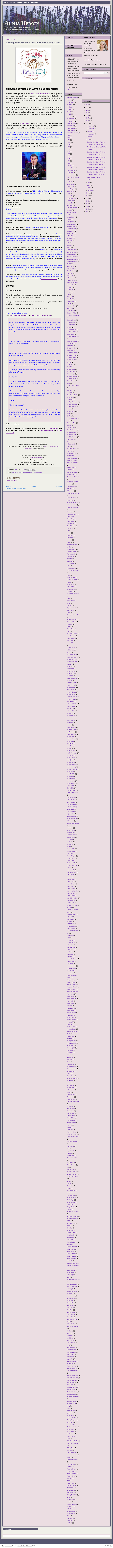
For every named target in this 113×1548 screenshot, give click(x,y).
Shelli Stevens (71, 1314)
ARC (68, 243)
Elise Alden (70, 500)
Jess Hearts (70, 701)
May (89, 182)
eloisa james (70, 516)
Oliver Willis (70, 1097)
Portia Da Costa (71, 1132)
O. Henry (69, 1092)
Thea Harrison (71, 1436)
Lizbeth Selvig (71, 942)
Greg (68, 603)
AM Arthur (70, 205)
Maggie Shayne (71, 980)
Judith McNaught (72, 753)
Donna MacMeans (72, 481)
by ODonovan (71, 310)
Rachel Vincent (71, 1165)
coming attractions (72, 402)
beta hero (70, 273)
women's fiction (71, 1511)
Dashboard (34, 2)
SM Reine (70, 1333)
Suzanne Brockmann (73, 1396)
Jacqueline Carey (72, 659)
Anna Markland (71, 226)
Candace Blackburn (73, 315)
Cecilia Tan (70, 343)
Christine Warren (72, 378)
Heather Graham (72, 619)
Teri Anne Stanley (72, 1427)
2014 (68, 151)
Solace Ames (71, 1342)
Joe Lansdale (71, 732)
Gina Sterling (71, 589)
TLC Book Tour (71, 1452)
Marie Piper (70, 996)
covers (69, 425)
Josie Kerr (70, 743)
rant (68, 1167)
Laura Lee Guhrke (72, 891)
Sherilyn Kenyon (72, 1319)
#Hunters (69, 109)
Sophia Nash (71, 1347)
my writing (70, 1052)
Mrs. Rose (70, 1050)
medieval (69, 1024)
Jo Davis (69, 725)
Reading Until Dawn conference (40, 94)
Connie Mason (71, 406)
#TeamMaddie (71, 130)
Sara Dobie (70, 1251)
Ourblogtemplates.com (25, 1545)
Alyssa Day (70, 203)
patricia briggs (71, 1115)
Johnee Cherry (71, 739)
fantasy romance (72, 545)
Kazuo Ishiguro (71, 816)
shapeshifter (70, 1303)
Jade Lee (69, 664)
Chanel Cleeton (71, 348)
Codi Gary (70, 399)
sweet (68, 1408)
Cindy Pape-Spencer (73, 385)
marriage (69, 1005)
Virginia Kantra (71, 1485)
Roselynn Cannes (72, 1216)
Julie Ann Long (71, 767)
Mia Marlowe (70, 1036)
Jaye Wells (70, 675)
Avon (68, 247)
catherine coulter (72, 341)
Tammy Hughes (71, 1420)
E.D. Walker (70, 491)
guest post (70, 605)
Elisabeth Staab (71, 498)
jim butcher (70, 722)
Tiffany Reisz (70, 1448)
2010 (68, 142)
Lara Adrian (70, 874)
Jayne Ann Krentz (72, 678)
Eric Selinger (70, 523)
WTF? (68, 1516)
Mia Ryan (70, 1038)
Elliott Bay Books (72, 514)
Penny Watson (71, 1120)
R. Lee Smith (70, 1155)
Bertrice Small (71, 268)
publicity (69, 1153)
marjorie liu (70, 1001)
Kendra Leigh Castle (73, 823)
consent (69, 409)
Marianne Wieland (72, 991)
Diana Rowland (71, 460)
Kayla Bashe (70, 814)
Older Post (59, 486)
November (91, 128)
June (89, 180)
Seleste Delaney (72, 1286)
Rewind (19, 2)
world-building (71, 1513)
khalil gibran (70, 832)
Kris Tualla (70, 853)
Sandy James (71, 1249)
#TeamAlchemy (71, 123)
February (90, 190)
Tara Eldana (70, 1422)
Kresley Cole (70, 849)
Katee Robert (71, 802)
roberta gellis (71, 1195)
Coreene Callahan (72, 418)
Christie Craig (71, 369)
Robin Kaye (70, 1200)
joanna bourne (71, 727)
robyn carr (70, 1204)
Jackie (69, 652)
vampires (69, 1467)
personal (69, 1125)
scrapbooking (71, 1272)
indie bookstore (71, 638)
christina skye (71, 374)
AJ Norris (69, 182)
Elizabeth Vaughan (72, 507)
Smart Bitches (71, 1340)
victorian (69, 1478)
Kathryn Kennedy (72, 807)
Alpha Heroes (22, 23)
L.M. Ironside (70, 870)
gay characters (71, 568)
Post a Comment (11, 480)
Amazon (69, 210)
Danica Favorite (71, 432)
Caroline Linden (71, 329)
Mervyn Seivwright (72, 1031)
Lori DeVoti (70, 952)
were (68, 1497)
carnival (69, 327)
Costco (69, 420)
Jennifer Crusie (71, 692)
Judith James (71, 750)
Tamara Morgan (71, 1417)
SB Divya (69, 1261)
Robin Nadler (71, 1202)
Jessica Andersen (72, 704)
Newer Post (9, 486)
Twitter (69, 1457)
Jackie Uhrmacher (72, 657)
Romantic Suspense (73, 1211)
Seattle (69, 1277)
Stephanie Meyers (72, 1375)
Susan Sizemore (72, 1392)
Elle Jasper (70, 512)
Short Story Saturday (73, 1326)
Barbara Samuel (72, 261)
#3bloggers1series (72, 97)
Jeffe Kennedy (71, 687)
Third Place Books (72, 1441)
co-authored (70, 397)
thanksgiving (70, 1434)
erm (68, 530)
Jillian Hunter (71, 720)
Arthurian (69, 245)
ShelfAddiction (71, 1312)
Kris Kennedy (71, 851)
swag (68, 1406)
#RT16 (69, 114)
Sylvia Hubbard (71, 1410)
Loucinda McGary (72, 959)
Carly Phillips (71, 324)
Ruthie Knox (70, 1230)
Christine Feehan (72, 376)
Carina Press (71, 322)
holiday (69, 626)
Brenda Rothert (71, 306)
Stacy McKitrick (71, 1361)
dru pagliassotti (71, 486)
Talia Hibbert (70, 1415)
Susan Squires (71, 1394)
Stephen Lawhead (72, 1378)
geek (68, 575)
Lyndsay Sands (71, 968)
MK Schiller (70, 1045)
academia (70, 172)
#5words (69, 100)
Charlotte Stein (71, 355)
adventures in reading (73, 177)
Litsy (68, 938)
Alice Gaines (70, 191)
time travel (70, 1450)
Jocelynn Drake (71, 729)
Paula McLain (71, 1118)
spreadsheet (70, 1356)
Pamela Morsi (71, 1108)
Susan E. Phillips (72, 1387)
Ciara (68, 383)
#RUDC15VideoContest (36, 457)
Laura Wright (70, 896)
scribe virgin (70, 1275)
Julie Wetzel (70, 776)
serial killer (70, 1293)
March (90, 188)
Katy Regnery (71, 811)
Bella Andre (70, 266)
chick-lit (69, 362)
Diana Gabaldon (72, 458)
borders (69, 303)
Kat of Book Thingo (72, 793)
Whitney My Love (72, 1504)
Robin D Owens (71, 1197)
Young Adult (70, 1518)
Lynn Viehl (70, 973)
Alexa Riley (70, 186)
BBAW (69, 264)
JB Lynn (69, 680)
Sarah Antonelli (71, 1253)
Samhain (69, 1244)
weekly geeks (71, 1490)
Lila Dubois (70, 924)
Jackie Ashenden (72, 654)
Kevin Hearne (71, 830)
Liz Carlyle (70, 940)
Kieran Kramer (71, 835)
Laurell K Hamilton (72, 898)
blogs (68, 294)
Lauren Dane (71, 900)
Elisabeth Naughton (73, 493)
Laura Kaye (70, 886)
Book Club (70, 296)
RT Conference (71, 1223)
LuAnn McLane (71, 966)
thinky (68, 1438)
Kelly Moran (70, 821)
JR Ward (69, 748)
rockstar (69, 1209)
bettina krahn (71, 280)
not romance (70, 1090)
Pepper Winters (71, 1123)
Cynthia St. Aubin (72, 430)
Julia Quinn (70, 760)
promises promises (72, 1141)
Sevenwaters (71, 1298)
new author (70, 1083)
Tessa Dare (70, 1431)
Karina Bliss (70, 788)
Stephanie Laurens (72, 1371)
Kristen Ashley (71, 858)
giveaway (70, 591)
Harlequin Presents (72, 615)
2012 (68, 147)
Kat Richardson (71, 797)
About (6, 2)
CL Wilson (70, 392)
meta (68, 1034)
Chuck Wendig (71, 381)
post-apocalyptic (72, 1134)
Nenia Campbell (72, 1078)
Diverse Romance (72, 472)
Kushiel (69, 867)
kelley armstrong (72, 818)
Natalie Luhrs (71, 1071)
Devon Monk (70, 456)
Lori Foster (70, 954)
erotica (69, 533)
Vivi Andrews (70, 1488)
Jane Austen (70, 668)
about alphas (71, 170)
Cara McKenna (71, 320)
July (89, 139)
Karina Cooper (71, 790)
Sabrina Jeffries (71, 1233)
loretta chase (70, 949)
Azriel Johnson (71, 250)
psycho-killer (70, 1151)
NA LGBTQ (70, 1057)
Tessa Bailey (70, 1429)
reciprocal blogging (72, 1176)
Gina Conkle (70, 584)
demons (69, 451)
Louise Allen (70, 961)
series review (71, 1296)
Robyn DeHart (71, 1207)
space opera (70, 1354)
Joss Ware (70, 746)
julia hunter (70, 755)
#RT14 (69, 112)
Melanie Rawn (71, 1027)
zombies (69, 1523)
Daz (68, 442)
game (68, 566)
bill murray (70, 287)
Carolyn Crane (71, 331)
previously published (73, 1137)
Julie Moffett (70, 771)
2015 (68, 154)
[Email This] (26, 470)
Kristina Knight (71, 863)
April (88, 185)
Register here (28, 448)
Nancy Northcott (71, 1069)
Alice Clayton (71, 189)
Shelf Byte (70, 1310)
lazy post (69, 907)
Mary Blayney (71, 1008)
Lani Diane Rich (71, 872)
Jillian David (70, 718)
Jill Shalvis (70, 713)
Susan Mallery (71, 1389)
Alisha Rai (70, 196)
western (69, 1502)
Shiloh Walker (71, 1324)
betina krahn (70, 278)
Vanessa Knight (71, 1469)
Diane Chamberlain (73, 463)
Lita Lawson (70, 935)
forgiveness (70, 556)
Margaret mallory (72, 984)
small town (70, 1338)
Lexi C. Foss (70, 919)
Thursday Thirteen (72, 1443)
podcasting (70, 1130)
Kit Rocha (70, 842)
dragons (69, 484)
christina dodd (71, 371)
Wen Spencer (71, 1492)
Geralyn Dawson (72, 580)
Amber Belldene (71, 212)
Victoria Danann (71, 1474)
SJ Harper (70, 1331)
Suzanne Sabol (71, 1403)
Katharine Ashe (71, 804)
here (68, 89)
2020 (87, 110)
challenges (70, 346)
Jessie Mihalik (71, 711)
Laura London (71, 893)
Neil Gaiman (70, 1076)
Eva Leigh (70, 535)
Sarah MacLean (71, 1256)
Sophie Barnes (71, 1349)
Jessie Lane (70, 708)
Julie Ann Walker (72, 769)
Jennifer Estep (71, 694)
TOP (111, 1545)
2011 (68, 144)
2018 (68, 158)
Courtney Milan (71, 423)
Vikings (69, 1481)
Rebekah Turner (72, 1174)
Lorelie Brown (71, 947)
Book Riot (70, 299)
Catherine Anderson (73, 336)
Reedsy (69, 1181)
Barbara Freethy (71, 257)
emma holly (70, 521)
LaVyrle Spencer (72, 905)
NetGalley (70, 1080)
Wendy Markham (72, 1495)
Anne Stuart (70, 233)
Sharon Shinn (71, 1305)
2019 (68, 161)
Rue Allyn (70, 1228)
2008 (68, 137)
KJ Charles (70, 844)
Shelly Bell (70, 1317)
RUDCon (69, 1225)
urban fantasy (71, 1464)
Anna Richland (71, 229)
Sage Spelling (71, 1235)
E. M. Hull (70, 488)
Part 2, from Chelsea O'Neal (41, 315)
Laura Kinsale (71, 889)
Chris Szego (70, 367)
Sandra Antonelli (72, 1246)
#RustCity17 (70, 121)
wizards (69, 1509)
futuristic (69, 561)
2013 (68, 149)
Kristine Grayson (72, 865)
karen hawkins (71, 783)
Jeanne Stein (71, 685)
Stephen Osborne (72, 1380)
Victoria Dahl (70, 1471)
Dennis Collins (71, 453)
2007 (87, 211)
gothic (68, 598)
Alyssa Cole (70, 200)
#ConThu (69, 105)
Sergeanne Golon (72, 1291)
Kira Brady (70, 839)
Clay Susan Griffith (72, 395)
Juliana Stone (71, 762)
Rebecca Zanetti (72, 1172)
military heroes (71, 1041)
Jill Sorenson (71, 715)
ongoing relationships (73, 1101)
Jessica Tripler (71, 706)
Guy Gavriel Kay (71, 608)
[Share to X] (30, 470)
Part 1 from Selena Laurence (18, 315)
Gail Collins (70, 563)
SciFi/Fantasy (71, 1270)
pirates (69, 1127)
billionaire (70, 289)
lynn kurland (70, 970)
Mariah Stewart (71, 989)
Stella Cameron (71, 1366)
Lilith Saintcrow (71, 926)
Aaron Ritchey (71, 168)
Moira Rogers (71, 1048)
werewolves (70, 1499)
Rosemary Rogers (72, 1218)
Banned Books (71, 252)
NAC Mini (70, 1059)
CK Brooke (70, 390)
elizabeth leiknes (72, 505)
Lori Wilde (70, 956)
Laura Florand (71, 884)
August (89, 136)
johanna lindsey (71, 734)
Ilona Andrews (71, 636)
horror (68, 631)
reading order (71, 1169)
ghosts (69, 582)
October (90, 131)
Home (34, 486)
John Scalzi (70, 736)
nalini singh (70, 1064)
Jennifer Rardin (71, 699)
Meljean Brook (71, 1029)
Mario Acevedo (71, 998)
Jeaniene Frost (71, 683)
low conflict (70, 963)
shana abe (70, 1300)
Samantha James (72, 1242)
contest (69, 413)
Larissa (69, 877)
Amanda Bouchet (72, 208)
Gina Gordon (70, 587)
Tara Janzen (70, 1424)
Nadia (68, 1062)
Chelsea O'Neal (71, 357)
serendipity (70, 1289)
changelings (70, 350)
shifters (69, 1321)
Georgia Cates (71, 577)
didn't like (69, 470)
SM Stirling (70, 1335)
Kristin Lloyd (70, 860)
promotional (70, 1146)
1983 (68, 135)
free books (70, 559)
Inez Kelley (70, 640)
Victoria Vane (71, 1476)
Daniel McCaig (71, 434)
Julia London (71, 757)
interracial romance (72, 643)
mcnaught (70, 1022)
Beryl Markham (71, 271)
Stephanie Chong (72, 1368)
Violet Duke (70, 1483)
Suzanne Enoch (71, 1401)
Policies (12, 2)
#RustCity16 (70, 119)
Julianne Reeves (72, 764)
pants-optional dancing (51, 446)
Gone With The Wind (73, 594)
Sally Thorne (70, 1237)
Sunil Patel (70, 1385)
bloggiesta (70, 292)
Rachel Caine (71, 1162)
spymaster (70, 1359)
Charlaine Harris (72, 353)
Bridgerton (70, 308)
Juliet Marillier (71, 778)
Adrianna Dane (71, 175)
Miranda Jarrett (71, 1043)
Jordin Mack (70, 741)
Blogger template (7, 1545)
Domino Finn (70, 474)
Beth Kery (70, 275)
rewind (69, 1188)
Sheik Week (70, 1307)
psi (68, 1148)
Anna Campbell (71, 224)
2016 (68, 156)
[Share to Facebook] (32, 470)
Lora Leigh (70, 945)
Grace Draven (71, 601)
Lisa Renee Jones (72, 931)
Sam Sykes (70, 1240)
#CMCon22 (70, 102)
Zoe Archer (70, 1520)
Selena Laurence (72, 1284)
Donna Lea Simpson (73, 477)
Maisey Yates (71, 982)
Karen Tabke (70, 786)
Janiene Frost (71, 673)
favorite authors (71, 549)
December (91, 126)
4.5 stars (69, 165)
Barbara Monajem (72, 259)
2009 (68, 140)
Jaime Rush (70, 666)
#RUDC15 (15, 472)
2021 (87, 107)
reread (69, 1183)
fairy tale (69, 540)
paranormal (70, 1113)
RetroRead (70, 1186)
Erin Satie (70, 528)
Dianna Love (70, 467)
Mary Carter (70, 1010)
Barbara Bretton (71, 254)
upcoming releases (72, 1459)
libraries (69, 921)
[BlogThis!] (28, 470)
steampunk (70, 1364)
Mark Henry (70, 1003)
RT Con (69, 1221)
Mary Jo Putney (71, 1012)
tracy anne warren (72, 1455)
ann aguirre (70, 222)
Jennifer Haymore (72, 697)
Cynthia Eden (71, 427)
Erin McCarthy (71, 526)
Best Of (26, 2)
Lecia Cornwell (71, 914)
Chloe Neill (70, 364)
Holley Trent (24, 123)
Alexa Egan (70, 184)
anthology (70, 236)
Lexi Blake (70, 917)
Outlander (70, 1106)
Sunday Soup (71, 1382)
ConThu (69, 416)
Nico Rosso (70, 1085)
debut (68, 446)
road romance (71, 1193)
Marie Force (70, 994)
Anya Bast (70, 238)
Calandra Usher (71, 313)
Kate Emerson (71, 800)
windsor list (70, 1506)
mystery (69, 1055)
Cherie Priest (71, 360)
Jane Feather (71, 671)
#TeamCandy (22, 472)
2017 (87, 118)
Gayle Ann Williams (72, 570)
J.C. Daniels (70, 650)
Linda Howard (71, 928)
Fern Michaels (71, 554)
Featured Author (30, 472)
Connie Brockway (72, 404)
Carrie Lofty (70, 334)
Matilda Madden (71, 1020)
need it (69, 1073)
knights (69, 846)
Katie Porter (70, 809)
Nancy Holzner (71, 1066)
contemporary (71, 411)
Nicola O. (16, 469)
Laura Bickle (70, 881)
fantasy (69, 542)
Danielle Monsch (72, 437)
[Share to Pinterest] (34, 470)
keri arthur (70, 828)
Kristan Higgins (71, 856)
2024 (68, 163)
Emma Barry (70, 519)
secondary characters (73, 1279)
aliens (68, 193)
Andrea (69, 215)
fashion (69, 547)
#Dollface (70, 107)
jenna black (70, 690)
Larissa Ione (70, 879)
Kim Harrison (71, 837)
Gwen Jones (70, 610)
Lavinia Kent (70, 903)
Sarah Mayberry (71, 1258)
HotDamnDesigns (72, 633)
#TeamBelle (70, 126)
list (67, 933)
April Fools (70, 240)
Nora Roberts (71, 1087)
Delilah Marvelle (72, 449)
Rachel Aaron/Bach (72, 1158)
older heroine (71, 1094)
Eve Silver (70, 537)
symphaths (70, 1413)
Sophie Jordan (71, 1352)
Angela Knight (71, 217)
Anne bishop (70, 231)
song (68, 1345)
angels (69, 219)
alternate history (71, 198)
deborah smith (71, 444)
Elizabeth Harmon (72, 502)
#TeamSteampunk (72, 133)
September (91, 134)
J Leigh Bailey (71, 647)
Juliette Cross (71, 781)
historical (69, 624)
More (85, 60)
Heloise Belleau (71, 622)
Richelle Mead (71, 1190)
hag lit (68, 612)
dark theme (70, 439)
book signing (70, 301)
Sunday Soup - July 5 (93, 177)
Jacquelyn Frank (72, 661)
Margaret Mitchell (72, 987)
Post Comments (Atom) (19, 488)
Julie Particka (71, 774)
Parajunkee (70, 1111)
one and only (71, 1099)
